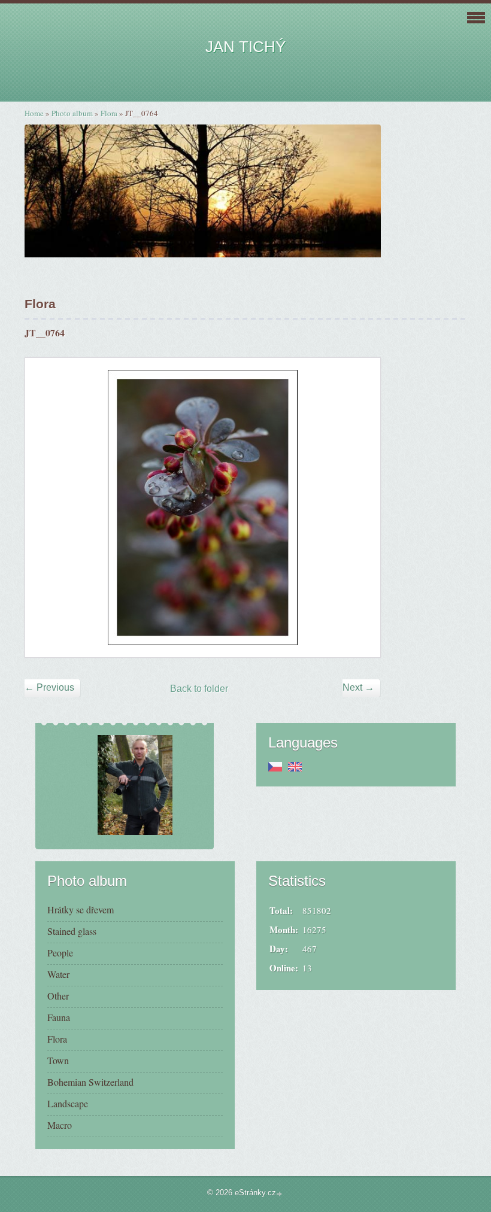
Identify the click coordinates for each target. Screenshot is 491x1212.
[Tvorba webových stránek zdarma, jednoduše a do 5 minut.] (280, 1193)
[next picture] (360, 507)
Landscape (67, 1103)
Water (58, 974)
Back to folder (199, 689)
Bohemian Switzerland (90, 1082)
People (60, 952)
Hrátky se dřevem (80, 909)
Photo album (72, 113)
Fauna (58, 1017)
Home (34, 113)
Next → (358, 687)
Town (58, 1060)
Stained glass (71, 931)
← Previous (49, 687)
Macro (59, 1125)
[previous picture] (44, 507)
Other (58, 995)
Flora (109, 113)
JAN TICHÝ (245, 46)
